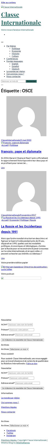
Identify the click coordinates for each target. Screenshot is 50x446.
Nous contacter (13, 76)
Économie (16, 51)
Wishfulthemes (23, 442)
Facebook (11, 430)
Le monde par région (15, 71)
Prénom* (5, 329)
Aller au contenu (8, 2)
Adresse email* (8, 334)
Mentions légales (9, 407)
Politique (16, 48)
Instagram (11, 435)
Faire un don (31, 363)
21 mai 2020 (25, 140)
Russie (33, 220)
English (15, 63)
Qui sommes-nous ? (15, 74)
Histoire (15, 53)
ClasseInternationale (10, 140)
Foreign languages (14, 61)
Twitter (9, 433)
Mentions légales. (9, 440)
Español (15, 66)
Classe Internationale (21, 18)
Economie (14, 220)
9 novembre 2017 (28, 215)
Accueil (4, 145)
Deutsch (15, 68)
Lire (3, 167)
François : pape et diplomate (21, 151)
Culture (15, 56)
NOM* (4, 324)
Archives (5, 349)
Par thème (11, 46)
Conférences (12, 58)
